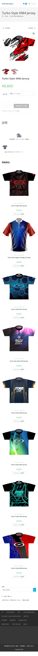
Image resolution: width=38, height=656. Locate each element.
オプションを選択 (19, 214)
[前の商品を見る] (3, 28)
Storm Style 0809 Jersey (19, 568)
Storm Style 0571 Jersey (19, 309)
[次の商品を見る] (34, 28)
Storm (4, 620)
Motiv (26, 616)
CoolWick (10, 612)
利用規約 (22, 646)
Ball (25, 624)
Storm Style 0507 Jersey (19, 516)
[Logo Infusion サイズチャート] (5, 147)
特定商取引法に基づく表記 (11, 646)
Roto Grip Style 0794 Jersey (19, 361)
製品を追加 (26, 600)
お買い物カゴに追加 (21, 106)
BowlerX (5, 624)
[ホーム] (2, 16)
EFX (19, 612)
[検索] (34, 590)
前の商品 (7, 28)
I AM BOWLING (29, 612)
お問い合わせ (30, 646)
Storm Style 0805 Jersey (19, 413)
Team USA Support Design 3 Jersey (19, 257)
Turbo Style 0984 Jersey (16, 16)
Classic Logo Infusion (19, 203)
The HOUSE (16, 624)
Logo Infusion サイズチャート (13, 152)
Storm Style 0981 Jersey (19, 465)
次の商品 (30, 28)
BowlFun (23, 620)
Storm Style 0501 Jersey (19, 206)
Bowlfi (13, 620)
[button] (33, 33)
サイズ (5, 94)
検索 (3, 586)
